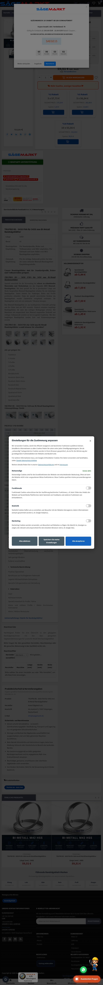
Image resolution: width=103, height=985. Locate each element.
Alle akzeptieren (78, 541)
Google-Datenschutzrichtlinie (26, 460)
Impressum (64, 464)
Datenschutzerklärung (46, 464)
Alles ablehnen (24, 541)
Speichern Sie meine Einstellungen (51, 541)
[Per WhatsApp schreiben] (83, 969)
